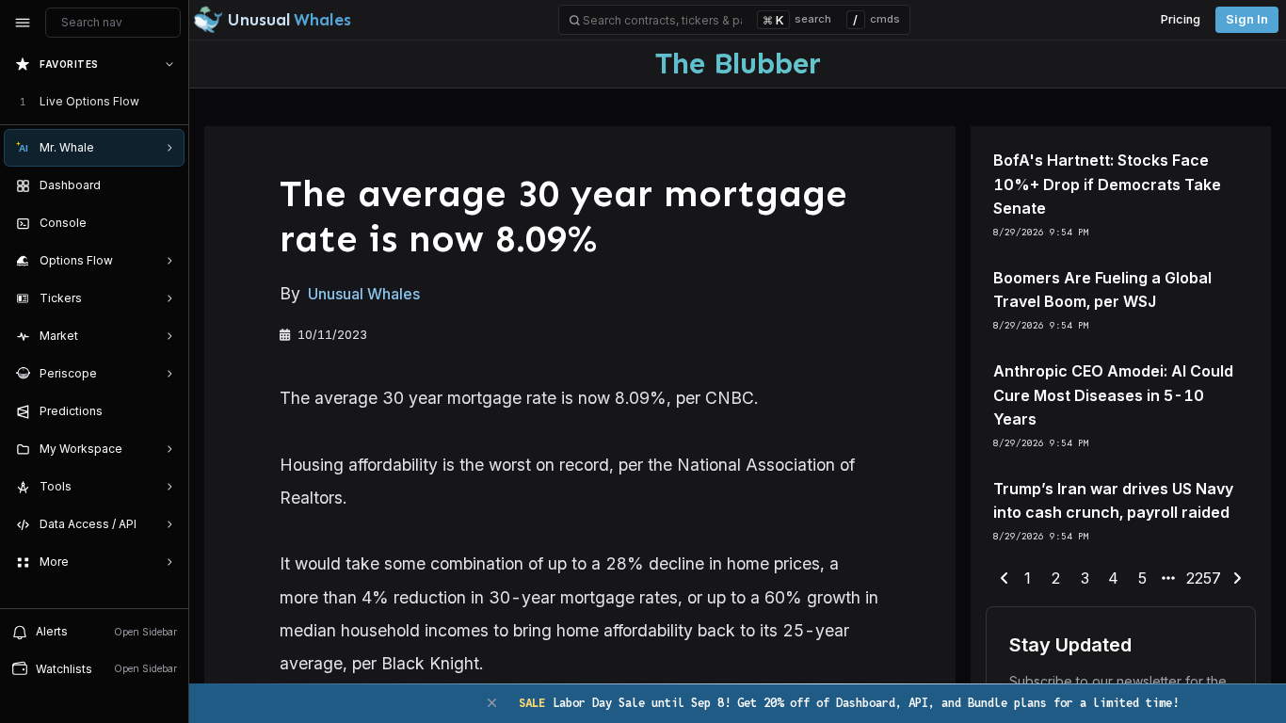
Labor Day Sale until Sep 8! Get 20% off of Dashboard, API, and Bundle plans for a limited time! (849, 703)
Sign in (1247, 19)
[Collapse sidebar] (23, 23)
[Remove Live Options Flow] (171, 101)
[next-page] (1237, 579)
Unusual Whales (364, 293)
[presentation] (94, 326)
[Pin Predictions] (165, 411)
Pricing (1180, 19)
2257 (1203, 578)
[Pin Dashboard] (165, 185)
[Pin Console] (165, 223)
